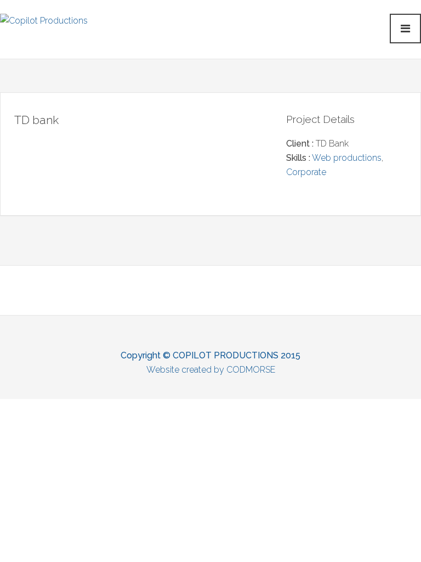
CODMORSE (250, 369)
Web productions (347, 158)
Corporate (306, 172)
